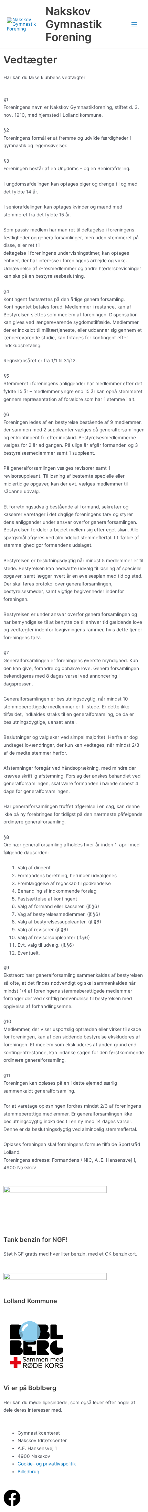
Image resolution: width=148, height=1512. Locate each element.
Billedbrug (28, 1471)
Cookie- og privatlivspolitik (47, 1463)
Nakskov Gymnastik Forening (73, 24)
